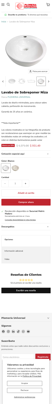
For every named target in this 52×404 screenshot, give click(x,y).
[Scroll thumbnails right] (48, 81)
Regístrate (43, 357)
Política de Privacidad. (32, 376)
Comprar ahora (26, 202)
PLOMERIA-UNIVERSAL (19, 97)
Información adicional (13, 251)
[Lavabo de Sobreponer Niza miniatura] (11, 81)
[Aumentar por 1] (25, 183)
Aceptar (24, 383)
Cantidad (5, 177)
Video (6, 259)
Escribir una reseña (26, 290)
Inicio (3, 21)
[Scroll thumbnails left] (3, 81)
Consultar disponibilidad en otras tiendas (20, 220)
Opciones (9, 239)
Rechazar (25, 390)
